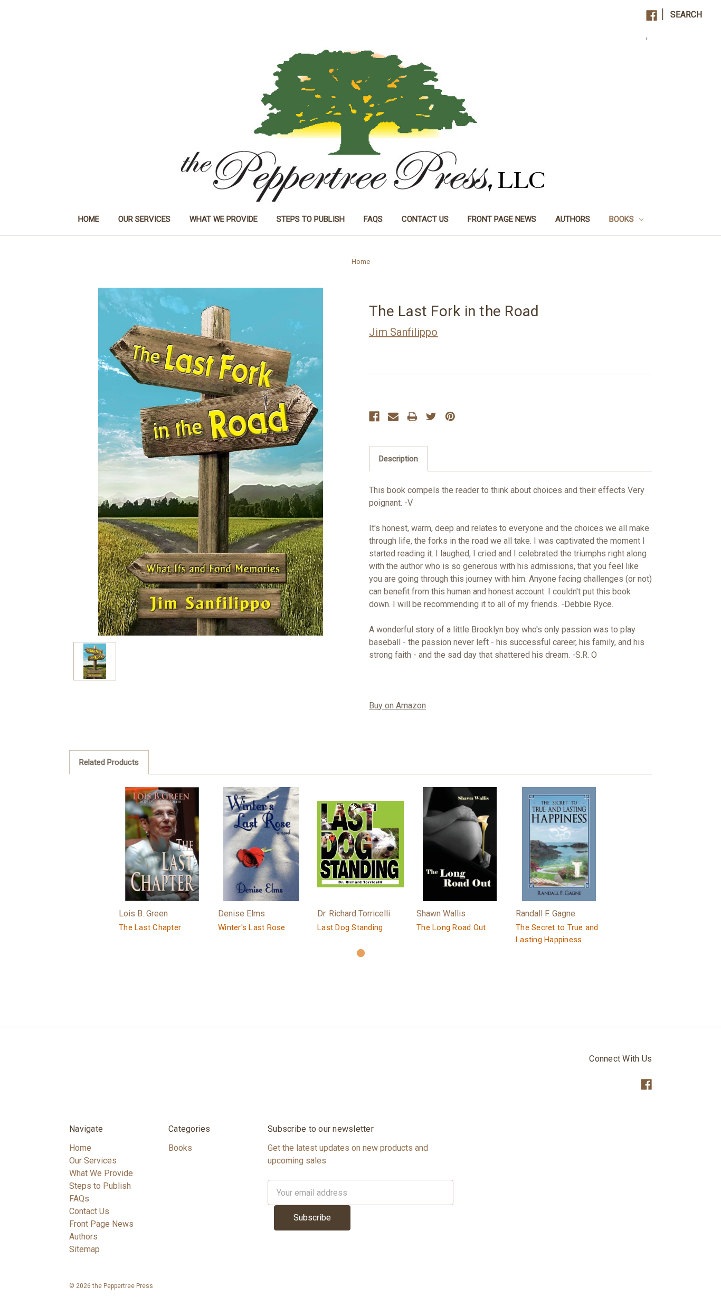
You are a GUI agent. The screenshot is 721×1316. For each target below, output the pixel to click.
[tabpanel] (162, 861)
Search (686, 15)
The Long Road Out (451, 927)
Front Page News (502, 219)
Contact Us (425, 219)
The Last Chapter (150, 927)
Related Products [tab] (109, 762)
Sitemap (84, 1249)
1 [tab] (361, 953)
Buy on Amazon (397, 705)
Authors (572, 219)
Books (622, 219)
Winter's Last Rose (252, 927)
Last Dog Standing (350, 927)
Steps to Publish (311, 219)
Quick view (162, 844)
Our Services (144, 219)
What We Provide (223, 219)
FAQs (373, 219)
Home (88, 219)
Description (398, 458)
